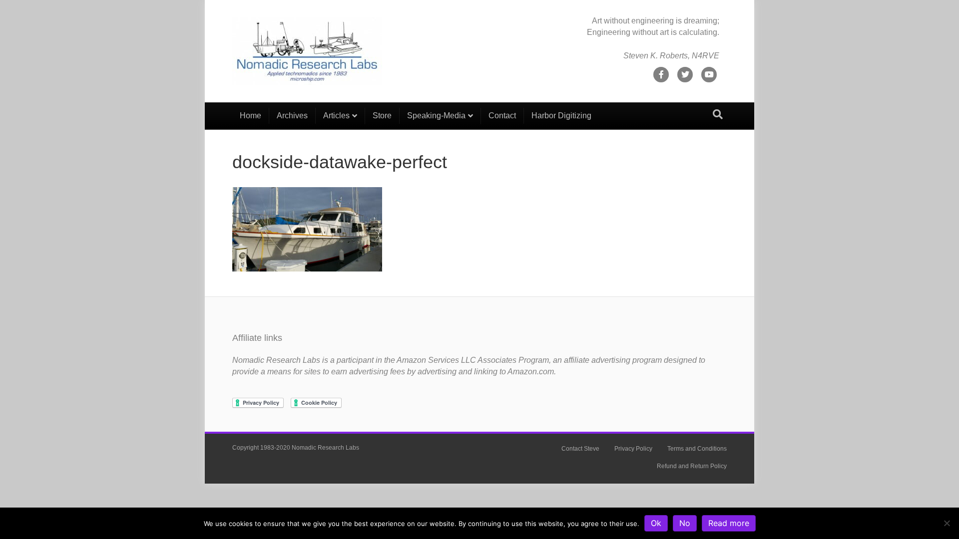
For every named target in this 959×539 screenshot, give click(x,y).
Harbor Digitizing (561, 115)
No (684, 523)
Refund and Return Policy (692, 466)
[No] (947, 523)
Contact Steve (580, 448)
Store (382, 115)
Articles (336, 115)
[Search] (718, 114)
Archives (292, 115)
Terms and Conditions (697, 448)
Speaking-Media (436, 115)
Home (250, 115)
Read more (728, 523)
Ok (656, 523)
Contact (502, 115)
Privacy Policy (633, 448)
